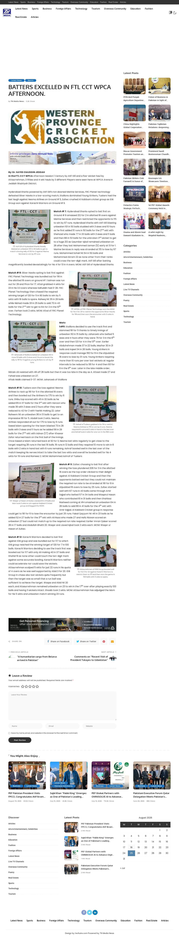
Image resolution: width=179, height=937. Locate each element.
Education (127, 268)
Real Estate (128, 306)
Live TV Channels (131, 289)
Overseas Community (133, 295)
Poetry (126, 300)
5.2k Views (30, 101)
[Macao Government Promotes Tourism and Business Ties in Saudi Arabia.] (134, 140)
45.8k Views (67, 801)
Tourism (127, 322)
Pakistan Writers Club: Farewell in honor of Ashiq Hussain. (133, 181)
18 (131, 847)
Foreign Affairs (130, 279)
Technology (128, 316)
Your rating (13, 686)
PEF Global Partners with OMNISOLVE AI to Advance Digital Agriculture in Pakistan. (108, 796)
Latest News (16, 80)
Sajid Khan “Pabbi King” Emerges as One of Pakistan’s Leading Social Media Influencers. (68, 796)
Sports (30, 80)
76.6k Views (109, 801)
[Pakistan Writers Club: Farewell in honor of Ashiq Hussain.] (134, 167)
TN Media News (17, 101)
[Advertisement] (89, 47)
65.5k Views (28, 801)
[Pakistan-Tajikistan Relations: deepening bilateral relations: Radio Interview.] (160, 113)
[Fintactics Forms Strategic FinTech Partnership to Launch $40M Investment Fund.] (134, 194)
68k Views (151, 801)
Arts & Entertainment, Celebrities (138, 257)
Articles (126, 252)
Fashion (127, 273)
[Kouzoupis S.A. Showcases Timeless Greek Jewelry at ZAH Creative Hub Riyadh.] (160, 167)
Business (127, 262)
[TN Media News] (7, 13)
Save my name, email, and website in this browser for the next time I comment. (44, 733)
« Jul (122, 868)
